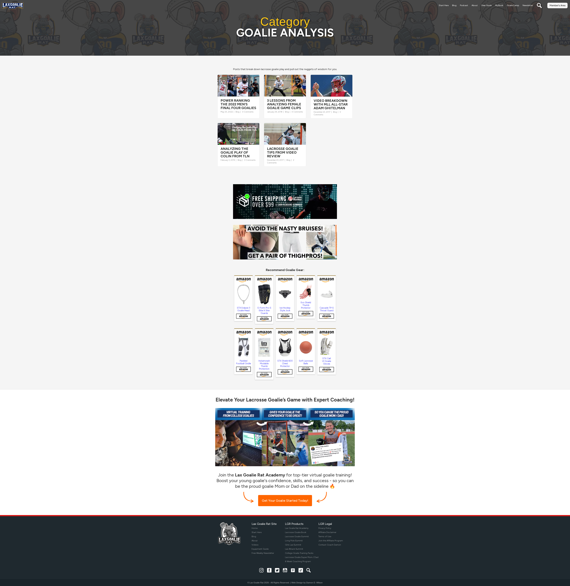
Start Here (444, 5)
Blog (454, 5)
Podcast (464, 5)
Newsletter (528, 5)
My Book (499, 5)
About (475, 5)
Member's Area (557, 5)
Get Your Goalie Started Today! (285, 501)
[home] (12, 5)
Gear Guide (486, 5)
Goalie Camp (513, 5)
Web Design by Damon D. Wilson (307, 582)
